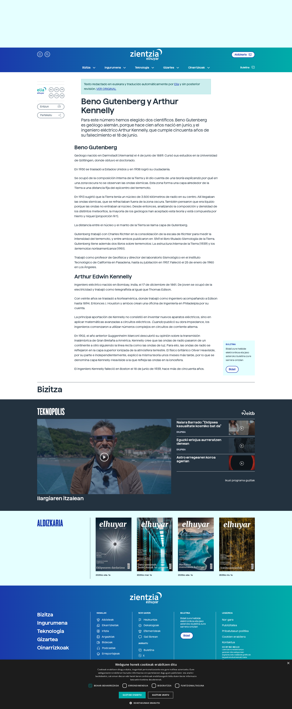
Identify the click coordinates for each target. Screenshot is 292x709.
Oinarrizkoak (53, 648)
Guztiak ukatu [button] (160, 694)
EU (51, 90)
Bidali (232, 369)
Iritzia (105, 631)
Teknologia (50, 631)
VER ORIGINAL (106, 89)
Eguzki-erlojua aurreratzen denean (199, 442)
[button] (40, 54)
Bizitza (45, 615)
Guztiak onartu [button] (132, 694)
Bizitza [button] (86, 67)
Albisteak (107, 619)
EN (51, 96)
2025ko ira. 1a (226, 575)
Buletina (245, 67)
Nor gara (227, 619)
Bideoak (107, 642)
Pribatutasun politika (235, 631)
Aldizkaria (241, 54)
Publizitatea (229, 625)
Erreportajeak (110, 653)
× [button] (288, 663)
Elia (176, 84)
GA (62, 96)
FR (62, 90)
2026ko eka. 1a (103, 575)
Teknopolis (51, 411)
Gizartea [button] (168, 67)
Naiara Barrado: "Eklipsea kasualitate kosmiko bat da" (199, 424)
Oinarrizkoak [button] (196, 67)
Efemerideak (152, 631)
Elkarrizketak (110, 625)
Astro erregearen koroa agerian (196, 459)
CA (56, 96)
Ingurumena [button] (113, 67)
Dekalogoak (151, 625)
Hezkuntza (150, 619)
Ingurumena (52, 623)
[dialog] (146, 684)
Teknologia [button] (142, 67)
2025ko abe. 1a (185, 575)
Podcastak (108, 648)
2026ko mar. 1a (144, 575)
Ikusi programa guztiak (240, 480)
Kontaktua (228, 642)
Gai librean (150, 636)
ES (57, 90)
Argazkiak (108, 636)
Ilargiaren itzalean (60, 498)
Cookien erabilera (234, 636)
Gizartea (47, 639)
